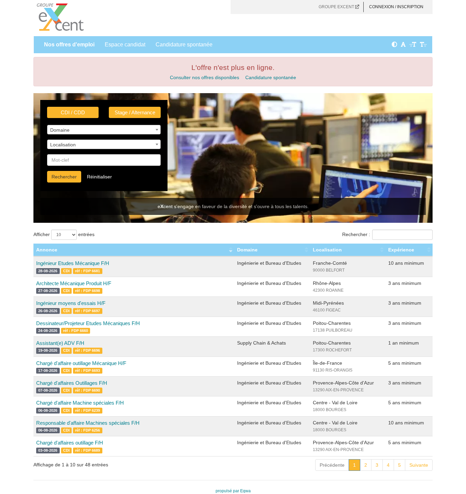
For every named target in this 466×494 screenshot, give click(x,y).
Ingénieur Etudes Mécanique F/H (72, 263)
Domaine (247, 249)
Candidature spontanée (184, 44)
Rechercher (64, 176)
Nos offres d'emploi (69, 44)
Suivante (418, 465)
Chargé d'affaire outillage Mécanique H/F (81, 363)
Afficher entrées (63, 234)
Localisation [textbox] (63, 144)
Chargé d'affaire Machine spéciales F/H (80, 403)
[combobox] (104, 129)
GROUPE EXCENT (337, 6)
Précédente (332, 465)
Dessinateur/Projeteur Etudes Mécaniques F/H (88, 323)
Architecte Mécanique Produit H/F (73, 283)
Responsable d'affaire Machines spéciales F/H (88, 423)
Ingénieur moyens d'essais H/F (70, 303)
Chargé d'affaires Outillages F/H (71, 383)
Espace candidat (125, 44)
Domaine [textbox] (60, 130)
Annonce (46, 249)
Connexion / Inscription (396, 6)
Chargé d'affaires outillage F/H (69, 443)
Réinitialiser (99, 176)
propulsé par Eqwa (233, 491)
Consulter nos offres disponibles (204, 77)
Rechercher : (356, 234)
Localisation (327, 249)
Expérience (401, 249)
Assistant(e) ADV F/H (60, 343)
